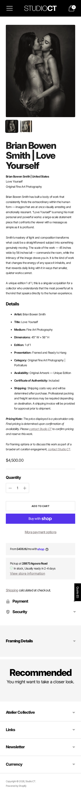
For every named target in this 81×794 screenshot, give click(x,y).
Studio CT (30, 781)
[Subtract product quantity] (25, 488)
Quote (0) (78, 592)
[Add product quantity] (10, 488)
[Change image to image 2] (26, 126)
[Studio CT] (40, 8)
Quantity (13, 477)
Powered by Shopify (16, 785)
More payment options (40, 532)
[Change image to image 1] (12, 126)
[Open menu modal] (9, 8)
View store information (27, 573)
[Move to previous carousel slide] (6, 698)
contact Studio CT (40, 429)
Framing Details (19, 641)
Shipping (12, 590)
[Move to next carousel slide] (75, 698)
